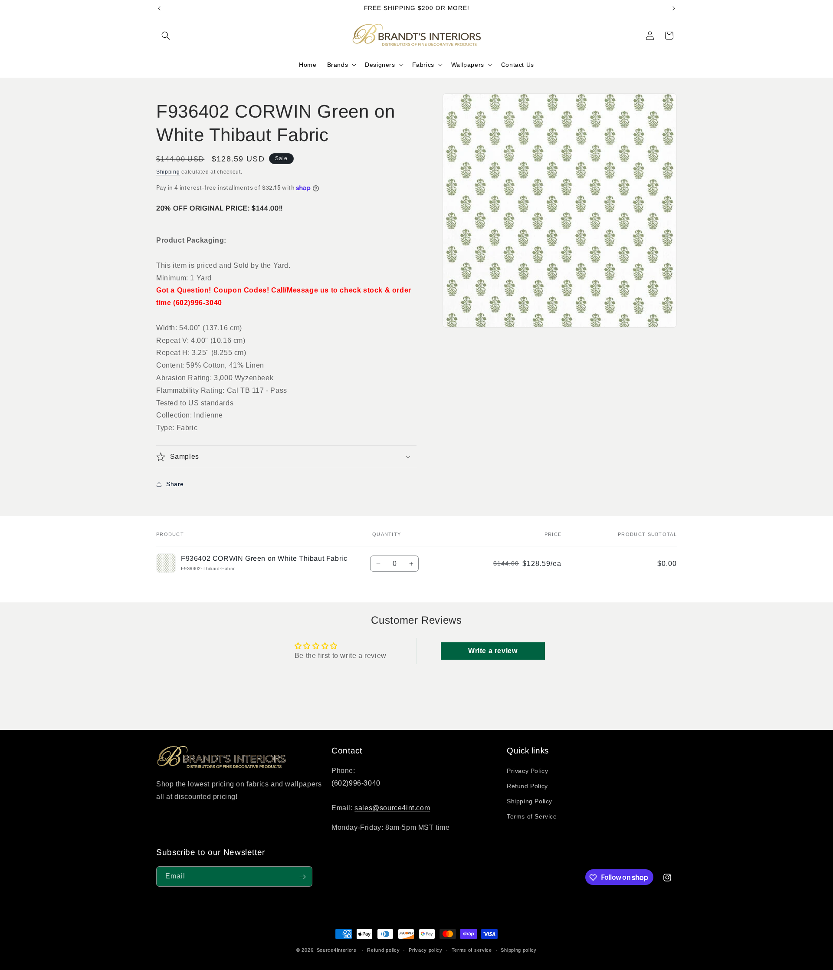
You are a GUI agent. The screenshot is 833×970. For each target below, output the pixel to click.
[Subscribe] (302, 877)
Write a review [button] (492, 650)
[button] (165, 35)
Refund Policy (527, 786)
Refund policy (383, 949)
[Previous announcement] (159, 8)
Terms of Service (532, 816)
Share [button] (175, 483)
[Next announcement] (673, 8)
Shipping (168, 172)
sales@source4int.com (392, 808)
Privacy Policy (527, 770)
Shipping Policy (529, 801)
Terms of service (472, 949)
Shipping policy (519, 949)
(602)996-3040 (355, 783)
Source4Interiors (337, 950)
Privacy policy (426, 949)
